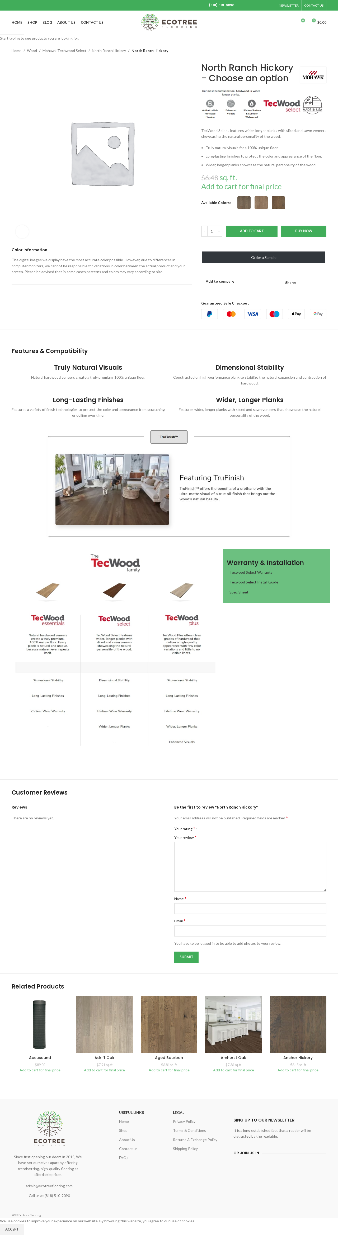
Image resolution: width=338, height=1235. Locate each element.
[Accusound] (40, 1024)
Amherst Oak (233, 1057)
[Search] (291, 22)
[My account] (281, 22)
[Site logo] (169, 22)
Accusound (40, 1057)
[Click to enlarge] (22, 231)
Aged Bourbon (169, 1057)
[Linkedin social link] (263, 5)
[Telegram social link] (270, 5)
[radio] (244, 202)
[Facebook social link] (243, 5)
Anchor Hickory (298, 1057)
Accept (12, 1229)
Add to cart (252, 231)
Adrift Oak (104, 1057)
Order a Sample (263, 257)
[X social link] (250, 5)
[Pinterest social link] (256, 5)
